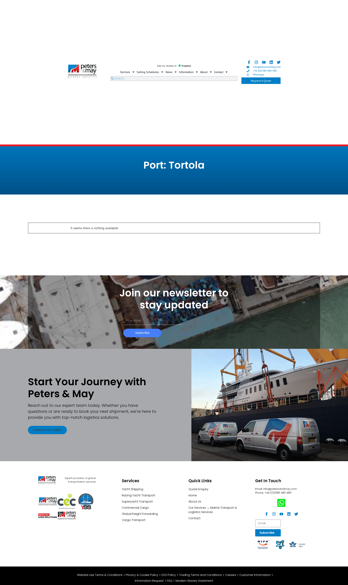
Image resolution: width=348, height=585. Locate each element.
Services (125, 72)
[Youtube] (264, 62)
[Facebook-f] (249, 62)
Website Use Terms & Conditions (100, 575)
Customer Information (255, 575)
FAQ (169, 581)
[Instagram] (256, 62)
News (168, 72)
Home (192, 495)
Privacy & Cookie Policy (142, 575)
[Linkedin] (271, 62)
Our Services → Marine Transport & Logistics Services (212, 510)
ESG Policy (168, 575)
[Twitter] (279, 62)
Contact (218, 72)
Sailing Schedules (148, 72)
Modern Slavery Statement (194, 581)
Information (186, 72)
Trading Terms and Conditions (200, 575)
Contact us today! (47, 430)
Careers (230, 575)
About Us (194, 501)
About (204, 72)
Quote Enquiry (198, 489)
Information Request (149, 581)
